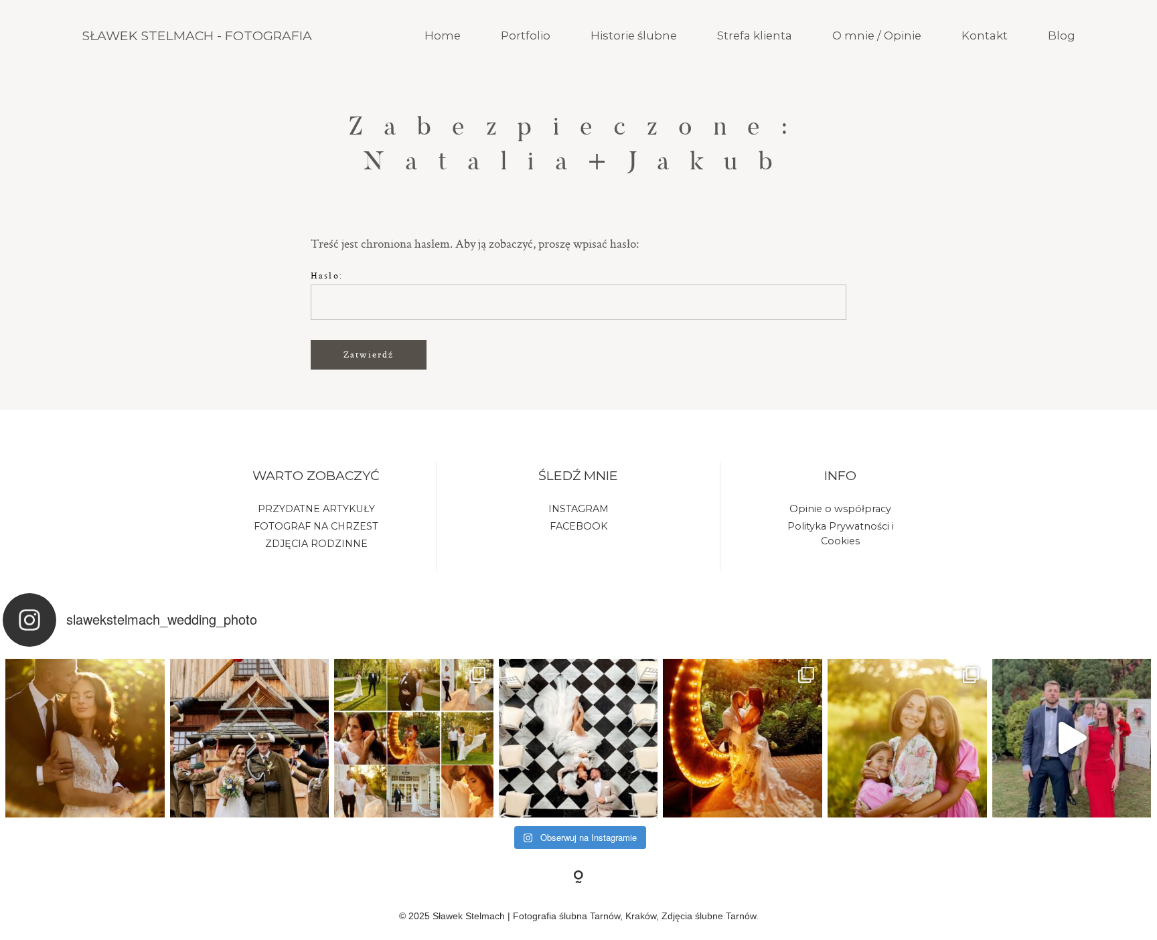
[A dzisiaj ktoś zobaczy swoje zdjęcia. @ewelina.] (249, 738)
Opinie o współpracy (840, 509)
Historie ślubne (634, 36)
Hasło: (327, 275)
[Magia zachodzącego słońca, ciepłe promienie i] (742, 738)
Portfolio (525, 36)
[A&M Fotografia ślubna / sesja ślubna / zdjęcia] (413, 738)
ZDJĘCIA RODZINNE (316, 544)
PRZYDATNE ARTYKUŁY (316, 509)
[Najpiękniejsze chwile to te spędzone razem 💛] (907, 738)
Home (443, 36)
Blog (1061, 36)
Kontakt (984, 36)
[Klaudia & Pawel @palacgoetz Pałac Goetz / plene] (578, 738)
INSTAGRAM (578, 509)
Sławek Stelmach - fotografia (197, 35)
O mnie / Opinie (876, 36)
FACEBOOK (578, 526)
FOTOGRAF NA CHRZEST (316, 526)
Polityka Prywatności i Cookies (840, 533)
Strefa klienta (754, 36)
